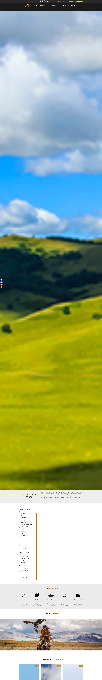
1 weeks (22, 545)
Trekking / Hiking (24, 526)
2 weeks (22, 546)
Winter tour (23, 531)
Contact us (71, 1)
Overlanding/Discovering (26, 558)
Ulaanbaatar (23, 579)
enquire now (79, 1)
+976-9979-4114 (60, 1)
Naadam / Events (24, 522)
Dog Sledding (23, 560)
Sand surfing (23, 562)
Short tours (23, 537)
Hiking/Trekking (24, 555)
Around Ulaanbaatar (25, 575)
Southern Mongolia (25, 568)
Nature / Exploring (25, 520)
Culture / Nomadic (24, 519)
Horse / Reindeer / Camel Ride (27, 524)
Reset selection (22, 511)
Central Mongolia (24, 572)
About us (65, 1)
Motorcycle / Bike (24, 529)
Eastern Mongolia (24, 573)
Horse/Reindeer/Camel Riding (27, 556)
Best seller (23, 513)
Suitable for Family (25, 535)
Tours (23, 506)
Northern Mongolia (25, 570)
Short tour (23, 543)
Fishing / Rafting (24, 528)
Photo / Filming (24, 533)
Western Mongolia (24, 577)
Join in (22, 515)
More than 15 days (24, 548)
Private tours (23, 517)
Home (20, 506)
